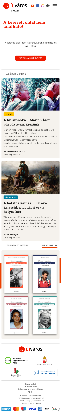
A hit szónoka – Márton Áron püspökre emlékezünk (27, 122)
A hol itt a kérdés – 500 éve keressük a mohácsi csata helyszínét (25, 207)
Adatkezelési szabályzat (30, 389)
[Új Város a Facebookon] (37, 5)
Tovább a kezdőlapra (30, 58)
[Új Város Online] (30, 349)
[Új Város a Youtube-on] (32, 5)
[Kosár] (48, 5)
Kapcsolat (30, 384)
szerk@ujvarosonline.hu (34, 401)
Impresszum (30, 387)
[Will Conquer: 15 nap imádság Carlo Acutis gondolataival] (45, 274)
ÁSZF (30, 392)
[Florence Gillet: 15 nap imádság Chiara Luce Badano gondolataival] (16, 315)
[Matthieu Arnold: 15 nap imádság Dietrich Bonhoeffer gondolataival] (45, 315)
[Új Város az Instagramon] (42, 5)
